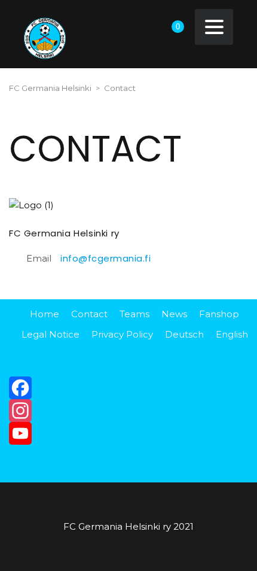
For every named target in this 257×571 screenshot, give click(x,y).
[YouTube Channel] (128, 433)
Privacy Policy (122, 334)
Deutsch (184, 334)
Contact (89, 314)
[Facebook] (128, 387)
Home (44, 314)
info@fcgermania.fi (105, 258)
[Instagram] (128, 410)
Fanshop (219, 314)
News (174, 314)
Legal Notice (50, 334)
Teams (134, 314)
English (232, 334)
